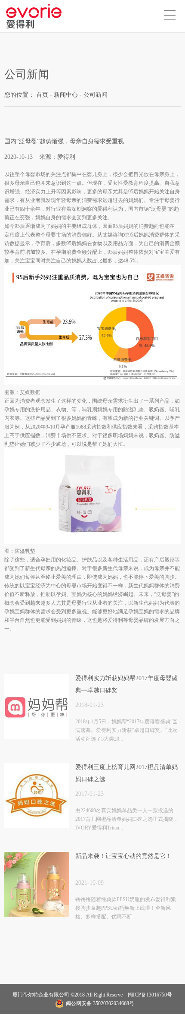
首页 (42, 94)
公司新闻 (95, 94)
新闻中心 (66, 94)
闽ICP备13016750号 (149, 995)
